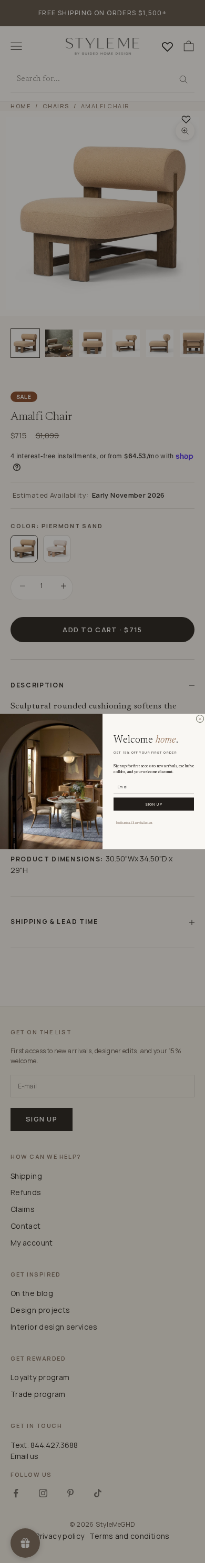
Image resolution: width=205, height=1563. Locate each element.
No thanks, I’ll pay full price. (134, 822)
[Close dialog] (200, 719)
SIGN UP (153, 803)
